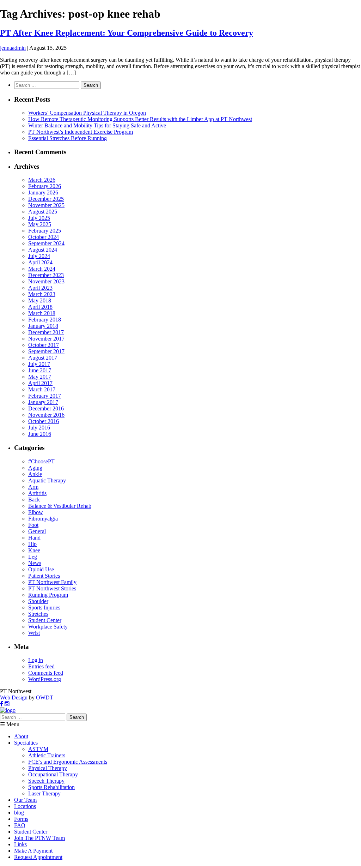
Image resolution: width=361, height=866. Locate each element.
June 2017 (39, 370)
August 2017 (42, 358)
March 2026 (41, 180)
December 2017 (46, 332)
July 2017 (39, 364)
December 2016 (46, 408)
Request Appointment (38, 857)
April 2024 (40, 262)
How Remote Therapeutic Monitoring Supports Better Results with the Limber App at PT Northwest (140, 119)
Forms (21, 819)
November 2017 (46, 339)
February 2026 (44, 186)
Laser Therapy (44, 793)
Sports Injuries (44, 608)
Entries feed (41, 666)
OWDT (44, 697)
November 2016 (46, 415)
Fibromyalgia (43, 519)
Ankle (35, 474)
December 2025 (46, 199)
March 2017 (41, 389)
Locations (25, 806)
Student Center (44, 620)
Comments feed (45, 673)
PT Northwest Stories (52, 588)
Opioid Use (41, 569)
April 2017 (40, 383)
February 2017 (44, 396)
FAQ (19, 825)
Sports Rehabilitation (51, 787)
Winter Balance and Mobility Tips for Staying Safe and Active (97, 125)
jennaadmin (13, 48)
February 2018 (44, 320)
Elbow (35, 512)
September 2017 (46, 351)
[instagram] (7, 704)
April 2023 (40, 288)
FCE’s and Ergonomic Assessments (67, 762)
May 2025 (39, 224)
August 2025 (42, 212)
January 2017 (43, 402)
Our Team (25, 800)
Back (34, 500)
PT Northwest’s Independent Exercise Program (80, 132)
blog (19, 813)
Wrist (34, 633)
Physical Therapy (47, 768)
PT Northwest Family (52, 582)
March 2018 (41, 313)
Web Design (13, 697)
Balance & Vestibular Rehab (59, 506)
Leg (32, 557)
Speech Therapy (46, 781)
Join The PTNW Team (39, 838)
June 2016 (39, 434)
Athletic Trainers (46, 755)
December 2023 (46, 275)
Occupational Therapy (53, 774)
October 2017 (43, 345)
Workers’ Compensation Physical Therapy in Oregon (87, 113)
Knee (34, 550)
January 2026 (43, 193)
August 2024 (42, 250)
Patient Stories (44, 576)
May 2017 (39, 377)
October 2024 (43, 237)
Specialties (26, 743)
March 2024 (41, 269)
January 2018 (43, 326)
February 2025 (44, 231)
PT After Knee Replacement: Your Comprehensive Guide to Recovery (126, 32)
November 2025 (46, 205)
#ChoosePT (41, 461)
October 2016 (43, 421)
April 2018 (40, 307)
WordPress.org (44, 679)
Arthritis (37, 493)
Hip (32, 544)
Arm (33, 487)
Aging (35, 468)
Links (20, 844)
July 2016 (39, 428)
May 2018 (39, 300)
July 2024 (39, 256)
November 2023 (46, 281)
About (21, 736)
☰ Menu (9, 724)
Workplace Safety (48, 627)
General (37, 531)
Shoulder (38, 601)
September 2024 (46, 243)
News (34, 563)
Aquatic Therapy (47, 480)
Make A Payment (33, 851)
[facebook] (1, 704)
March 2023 (41, 294)
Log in (35, 660)
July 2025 (39, 218)
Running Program (48, 595)
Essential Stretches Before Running (67, 138)
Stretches (38, 614)
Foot (33, 525)
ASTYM (38, 749)
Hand (34, 538)
